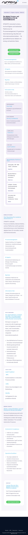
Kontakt (6, 530)
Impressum (21, 530)
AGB (10, 530)
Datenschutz (14, 530)
